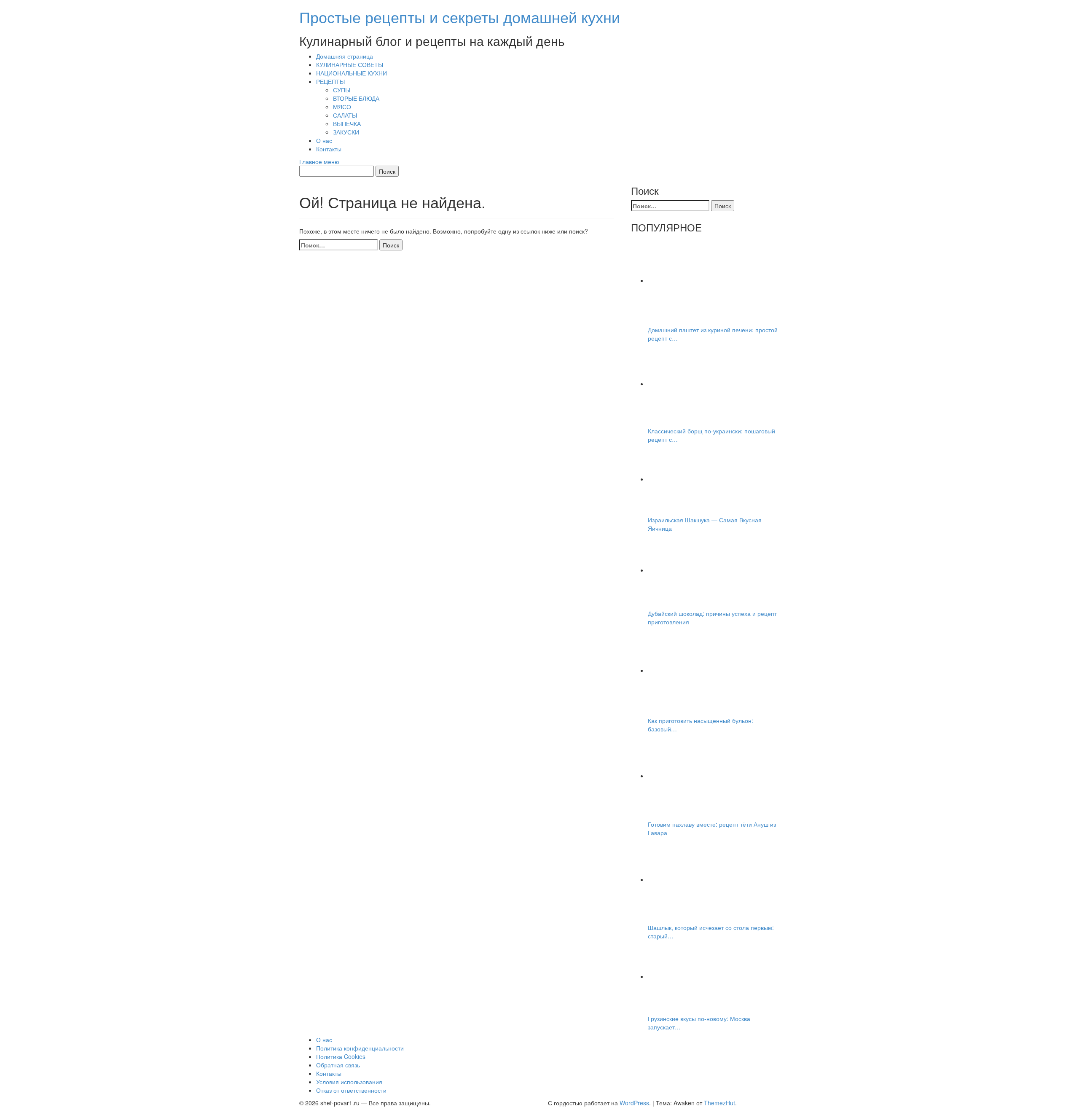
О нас (324, 140)
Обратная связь (338, 1065)
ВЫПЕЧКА (347, 123)
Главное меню (319, 161)
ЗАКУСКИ (346, 132)
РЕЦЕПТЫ (330, 81)
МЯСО (342, 106)
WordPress (634, 1103)
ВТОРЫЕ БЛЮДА (356, 98)
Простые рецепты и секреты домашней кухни (459, 16)
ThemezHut (719, 1103)
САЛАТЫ (345, 115)
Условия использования (349, 1081)
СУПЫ (341, 90)
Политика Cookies (340, 1056)
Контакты (328, 149)
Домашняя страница (344, 56)
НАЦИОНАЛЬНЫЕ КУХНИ (351, 73)
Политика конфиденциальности (360, 1048)
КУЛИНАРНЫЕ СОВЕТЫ (349, 64)
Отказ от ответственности (351, 1090)
